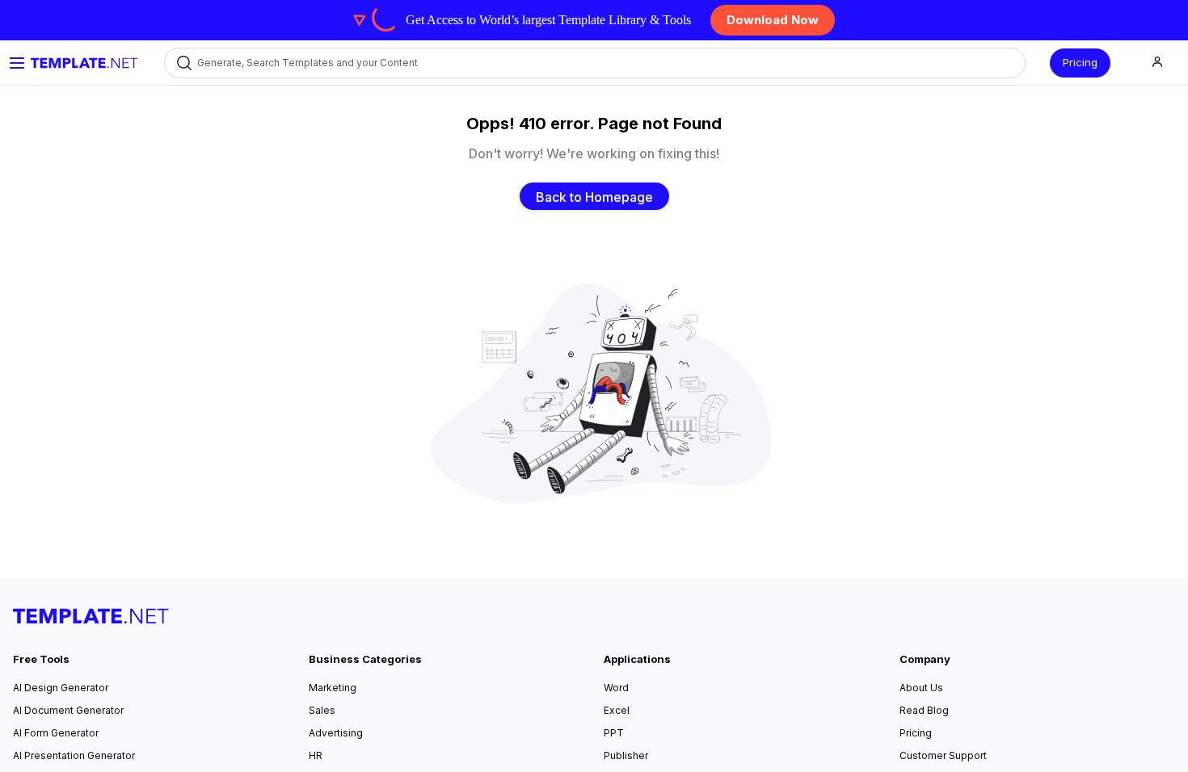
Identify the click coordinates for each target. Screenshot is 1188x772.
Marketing (332, 688)
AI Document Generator (68, 710)
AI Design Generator (60, 688)
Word (616, 688)
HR (315, 755)
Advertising (336, 733)
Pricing (1080, 62)
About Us (921, 688)
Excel (617, 710)
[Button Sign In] (1157, 62)
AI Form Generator (56, 733)
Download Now (773, 19)
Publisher (626, 755)
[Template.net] (84, 63)
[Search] (183, 63)
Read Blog (924, 710)
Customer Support (943, 755)
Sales (322, 710)
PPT (614, 733)
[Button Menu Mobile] (17, 63)
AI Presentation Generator (74, 755)
